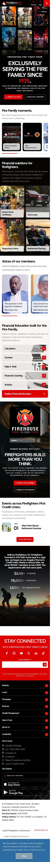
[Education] (25, 394)
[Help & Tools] (25, 367)
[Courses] (25, 358)
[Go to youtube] (21, 653)
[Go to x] (28, 653)
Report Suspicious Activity (17, 760)
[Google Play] (25, 792)
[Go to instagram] (14, 653)
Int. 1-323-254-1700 (15, 749)
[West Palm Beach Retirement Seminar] (25, 527)
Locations (10, 756)
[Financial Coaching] (25, 376)
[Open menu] (46, 685)
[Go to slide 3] (16, 440)
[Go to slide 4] (20, 440)
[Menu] (46, 3)
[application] (25, 850)
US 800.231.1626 (13, 745)
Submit (45, 665)
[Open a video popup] (11, 137)
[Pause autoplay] (38, 440)
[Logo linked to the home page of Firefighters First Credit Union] (11, 3)
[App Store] (25, 784)
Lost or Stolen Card (14, 763)
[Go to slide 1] (11, 440)
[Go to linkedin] (36, 653)
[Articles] (25, 385)
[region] (25, 137)
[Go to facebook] (6, 653)
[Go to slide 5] (21, 440)
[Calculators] (25, 349)
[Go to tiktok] (43, 653)
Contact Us (10, 753)
